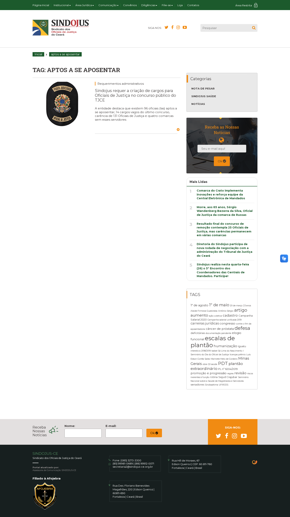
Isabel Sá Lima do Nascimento (226, 351)
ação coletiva (215, 316)
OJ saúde (212, 364)
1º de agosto (199, 305)
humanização (225, 346)
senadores (197, 384)
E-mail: (111, 426)
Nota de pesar (203, 88)
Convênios (130, 5)
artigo (240, 310)
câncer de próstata (220, 329)
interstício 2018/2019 (201, 351)
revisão (240, 373)
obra (205, 364)
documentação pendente (218, 333)
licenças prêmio (238, 354)
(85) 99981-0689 (123, 463)
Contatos (193, 5)
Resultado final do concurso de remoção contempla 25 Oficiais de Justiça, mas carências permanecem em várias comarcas (224, 229)
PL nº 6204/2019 (228, 368)
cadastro (230, 315)
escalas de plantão (213, 342)
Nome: (70, 426)
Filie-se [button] (166, 5)
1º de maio (219, 304)
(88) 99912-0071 (144, 463)
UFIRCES (223, 385)
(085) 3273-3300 (131, 460)
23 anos (247, 305)
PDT (223, 363)
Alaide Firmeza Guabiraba (204, 311)
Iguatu (242, 346)
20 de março (236, 305)
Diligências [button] (148, 5)
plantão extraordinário (217, 366)
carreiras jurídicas (205, 323)
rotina (214, 377)
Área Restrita (243, 5)
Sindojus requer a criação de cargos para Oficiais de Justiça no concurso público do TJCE (135, 95)
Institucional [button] (61, 5)
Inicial (38, 54)
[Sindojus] (61, 28)
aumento (199, 315)
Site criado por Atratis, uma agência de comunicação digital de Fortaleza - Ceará (254, 462)
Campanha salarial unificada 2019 (224, 320)
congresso (227, 323)
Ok (220, 161)
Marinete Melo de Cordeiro (224, 359)
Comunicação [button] (107, 5)
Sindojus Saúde (203, 96)
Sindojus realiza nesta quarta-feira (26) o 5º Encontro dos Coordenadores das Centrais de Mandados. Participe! (223, 270)
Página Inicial (41, 5)
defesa (242, 328)
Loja (180, 5)
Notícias (198, 103)
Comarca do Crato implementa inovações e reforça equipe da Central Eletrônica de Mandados (221, 194)
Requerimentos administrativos (120, 84)
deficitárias (198, 333)
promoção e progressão (208, 373)
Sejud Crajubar (227, 377)
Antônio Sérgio (225, 311)
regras (230, 373)
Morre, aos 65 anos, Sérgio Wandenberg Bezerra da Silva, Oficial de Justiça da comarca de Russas (225, 211)
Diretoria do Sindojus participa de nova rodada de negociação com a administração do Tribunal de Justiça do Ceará (224, 250)
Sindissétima (211, 385)
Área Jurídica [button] (83, 5)
